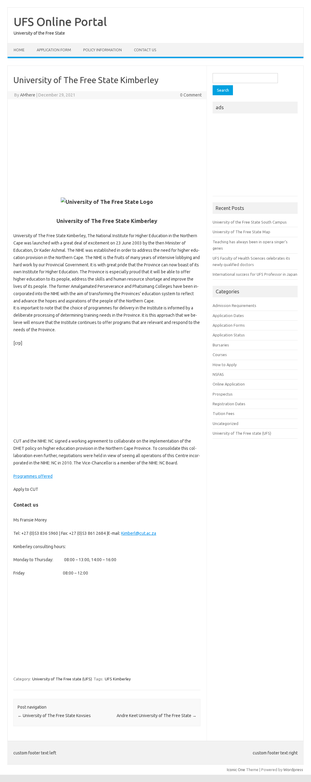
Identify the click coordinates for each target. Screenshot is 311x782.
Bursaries (221, 345)
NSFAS (218, 374)
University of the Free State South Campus (250, 222)
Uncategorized (225, 423)
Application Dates (228, 315)
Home (19, 50)
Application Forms (229, 325)
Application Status (229, 335)
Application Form (54, 50)
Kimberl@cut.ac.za (138, 533)
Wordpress (293, 769)
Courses (220, 354)
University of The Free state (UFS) (62, 679)
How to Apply (225, 364)
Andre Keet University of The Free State (157, 715)
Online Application (229, 384)
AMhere (27, 95)
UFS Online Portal (60, 21)
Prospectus (223, 394)
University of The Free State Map (241, 232)
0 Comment (191, 95)
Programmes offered (33, 476)
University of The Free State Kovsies (54, 715)
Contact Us (145, 50)
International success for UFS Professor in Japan (255, 274)
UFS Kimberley (118, 679)
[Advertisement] (106, 147)
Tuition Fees (223, 413)
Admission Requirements (234, 305)
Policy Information (102, 50)
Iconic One (236, 769)
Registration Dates (229, 404)
